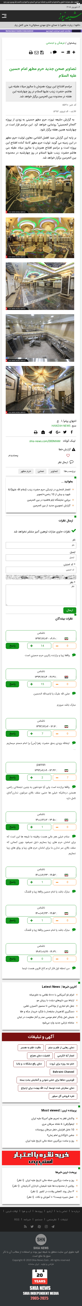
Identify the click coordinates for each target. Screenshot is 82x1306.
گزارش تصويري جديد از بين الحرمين (51, 506)
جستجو (39, 1220)
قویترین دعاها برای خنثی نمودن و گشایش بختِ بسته (47, 1080)
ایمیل (72, 552)
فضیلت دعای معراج (40, 1056)
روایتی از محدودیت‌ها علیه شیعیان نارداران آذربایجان (43, 1186)
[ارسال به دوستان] (37, 52)
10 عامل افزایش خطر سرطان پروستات (54, 1130)
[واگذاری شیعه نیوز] (41, 31)
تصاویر (54, 471)
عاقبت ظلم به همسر (31, 1048)
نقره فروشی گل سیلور (63, 1096)
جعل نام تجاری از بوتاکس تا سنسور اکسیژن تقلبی (48, 1006)
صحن (41, 471)
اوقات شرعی (12, 1211)
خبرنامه (27, 1220)
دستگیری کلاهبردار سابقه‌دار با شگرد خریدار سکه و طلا (47, 1012)
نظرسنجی (51, 1220)
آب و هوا (26, 1211)
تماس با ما (62, 1211)
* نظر (72, 582)
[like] (41, 456)
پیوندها (39, 1211)
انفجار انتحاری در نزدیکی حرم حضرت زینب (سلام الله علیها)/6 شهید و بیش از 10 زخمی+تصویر (39, 492)
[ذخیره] (42, 52)
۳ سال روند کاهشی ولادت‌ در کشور (52, 1191)
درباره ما (76, 1211)
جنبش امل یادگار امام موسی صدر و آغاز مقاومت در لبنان (45, 1017)
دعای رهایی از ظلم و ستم (61, 1048)
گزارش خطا (65, 449)
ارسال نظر (63, 462)
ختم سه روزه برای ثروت (61, 1064)
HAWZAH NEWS (61, 426)
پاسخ (13, 645)
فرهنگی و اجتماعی (55, 43)
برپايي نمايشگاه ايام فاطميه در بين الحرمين (48, 500)
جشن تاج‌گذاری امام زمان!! (60, 1135)
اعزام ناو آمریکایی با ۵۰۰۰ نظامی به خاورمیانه (51, 995)
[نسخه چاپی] (31, 52)
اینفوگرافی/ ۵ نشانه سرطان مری (58, 1124)
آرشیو (49, 1211)
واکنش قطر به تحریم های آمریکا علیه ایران (52, 1118)
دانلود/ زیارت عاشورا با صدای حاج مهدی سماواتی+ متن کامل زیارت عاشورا (42, 25)
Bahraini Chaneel (63, 1072)
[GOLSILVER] (41, 1158)
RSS (16, 1220)
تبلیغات (64, 1220)
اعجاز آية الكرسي (65, 1056)
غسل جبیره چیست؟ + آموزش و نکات (50, 1197)
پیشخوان (71, 43)
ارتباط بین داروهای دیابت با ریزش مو (55, 1000)
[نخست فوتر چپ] (41, 1284)
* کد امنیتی (69, 564)
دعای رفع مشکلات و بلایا (29, 1064)
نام (74, 540)
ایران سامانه (33, 1264)
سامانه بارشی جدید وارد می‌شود (58, 1023)
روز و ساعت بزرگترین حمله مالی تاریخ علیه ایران (50, 1141)
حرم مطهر (26, 471)
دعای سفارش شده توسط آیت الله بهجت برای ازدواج (47, 1088)
